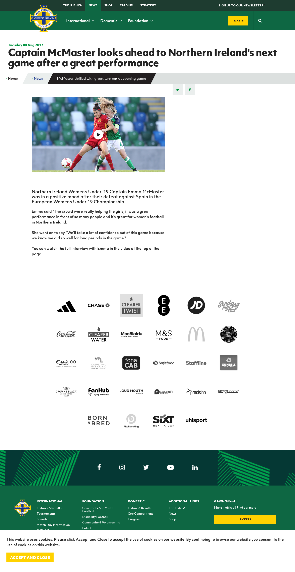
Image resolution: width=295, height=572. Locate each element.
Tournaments (46, 513)
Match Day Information (53, 525)
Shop (108, 5)
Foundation (138, 20)
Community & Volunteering (101, 522)
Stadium (126, 5)
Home (12, 78)
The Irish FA (72, 5)
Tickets (245, 519)
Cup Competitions (140, 513)
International (78, 20)
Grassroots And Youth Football (97, 509)
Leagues (134, 519)
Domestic (109, 20)
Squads (42, 519)
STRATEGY (148, 5)
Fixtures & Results (49, 508)
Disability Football (95, 517)
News (93, 5)
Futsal (86, 528)
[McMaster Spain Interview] (98, 134)
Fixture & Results (139, 508)
